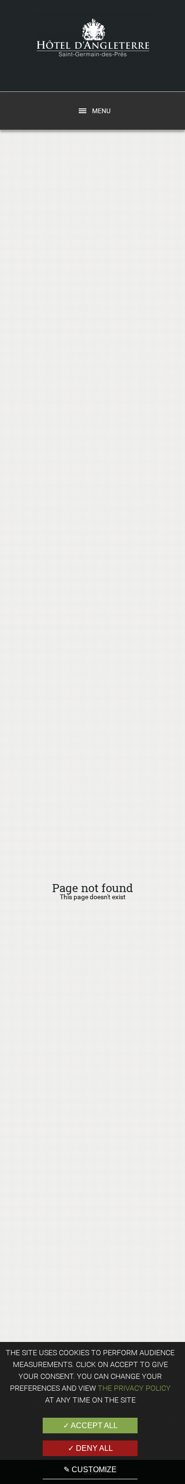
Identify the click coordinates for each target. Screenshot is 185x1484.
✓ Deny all (90, 1448)
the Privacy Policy (134, 1388)
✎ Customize (90, 1470)
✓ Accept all (90, 1425)
